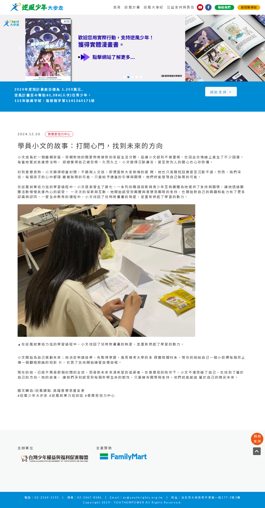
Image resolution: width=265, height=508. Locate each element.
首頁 (117, 7)
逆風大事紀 (154, 7)
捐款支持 (257, 438)
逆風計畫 (132, 7)
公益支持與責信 (181, 7)
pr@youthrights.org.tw (143, 497)
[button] (20, 48)
